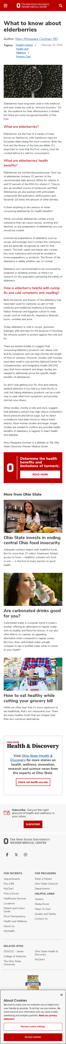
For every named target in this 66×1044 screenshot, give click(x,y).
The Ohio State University (12, 963)
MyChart (9, 888)
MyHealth (9, 931)
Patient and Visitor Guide (14, 910)
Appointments (12, 878)
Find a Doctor (11, 893)
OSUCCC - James (14, 951)
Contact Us (41, 918)
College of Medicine (15, 956)
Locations (9, 903)
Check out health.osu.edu (33, 782)
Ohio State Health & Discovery (46, 953)
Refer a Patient (43, 878)
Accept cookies (33, 1037)
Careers (39, 899)
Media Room (42, 904)
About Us (9, 926)
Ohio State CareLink (46, 883)
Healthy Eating (24, 45)
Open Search (61, 6)
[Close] (62, 995)
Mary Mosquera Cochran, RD (36, 39)
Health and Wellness (15, 921)
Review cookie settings (33, 1026)
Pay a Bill (9, 883)
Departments (42, 888)
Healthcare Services (15, 898)
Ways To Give (42, 909)
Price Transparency (14, 916)
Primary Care (23, 56)
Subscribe (33, 824)
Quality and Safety (45, 914)
